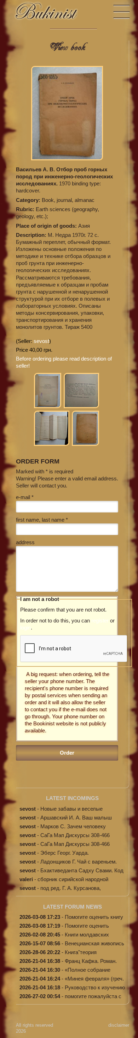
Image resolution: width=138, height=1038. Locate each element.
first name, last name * (42, 520)
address (25, 542)
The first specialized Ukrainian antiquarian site (53, 14)
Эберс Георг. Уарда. (64, 853)
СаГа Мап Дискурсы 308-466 (75, 835)
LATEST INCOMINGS (72, 798)
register (100, 621)
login (25, 628)
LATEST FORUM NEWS (72, 907)
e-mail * (25, 497)
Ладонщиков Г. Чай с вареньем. (78, 862)
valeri (26, 879)
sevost (41, 341)
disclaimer (118, 1025)
